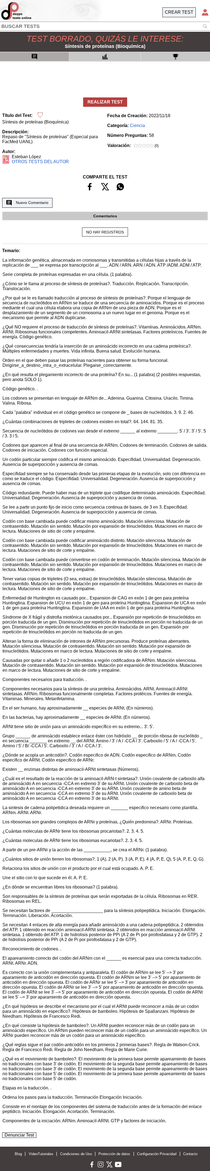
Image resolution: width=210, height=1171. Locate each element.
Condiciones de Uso (76, 1154)
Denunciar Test (19, 1135)
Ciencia (137, 125)
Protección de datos (114, 1154)
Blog (18, 1154)
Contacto (190, 1154)
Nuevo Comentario (32, 202)
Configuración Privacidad (156, 1154)
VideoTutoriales (41, 1154)
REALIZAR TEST (105, 102)
